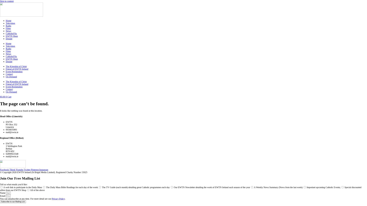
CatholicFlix (11, 33)
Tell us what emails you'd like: (13, 184)
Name (3, 193)
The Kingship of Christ (16, 66)
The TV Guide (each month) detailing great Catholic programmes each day (136, 187)
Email (3, 196)
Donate (9, 38)
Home (8, 20)
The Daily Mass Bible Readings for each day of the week (72, 187)
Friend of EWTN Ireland (17, 69)
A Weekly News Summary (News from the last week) (278, 187)
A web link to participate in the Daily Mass (23, 187)
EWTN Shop (12, 36)
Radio (8, 26)
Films (8, 28)
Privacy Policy (58, 199)
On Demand (11, 77)
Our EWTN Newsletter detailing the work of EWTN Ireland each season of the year (212, 187)
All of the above (37, 190)
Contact (9, 74)
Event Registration (14, 71)
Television (10, 23)
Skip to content (7, 1)
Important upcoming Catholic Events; (324, 187)
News (8, 31)
